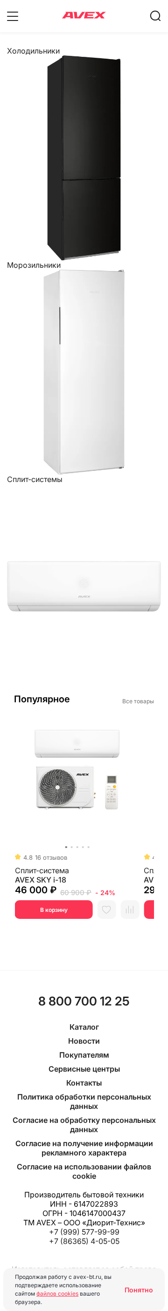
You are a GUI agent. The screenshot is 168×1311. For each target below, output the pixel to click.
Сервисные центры (84, 1068)
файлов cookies (57, 1293)
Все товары (138, 701)
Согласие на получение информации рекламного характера (84, 1148)
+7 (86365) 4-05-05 (84, 1241)
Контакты (84, 1082)
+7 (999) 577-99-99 (84, 1231)
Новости (84, 1041)
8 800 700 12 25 (84, 1001)
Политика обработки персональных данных (84, 1101)
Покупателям (84, 1055)
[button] (66, 847)
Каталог (84, 1027)
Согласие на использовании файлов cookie (84, 1171)
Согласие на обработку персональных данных (84, 1124)
